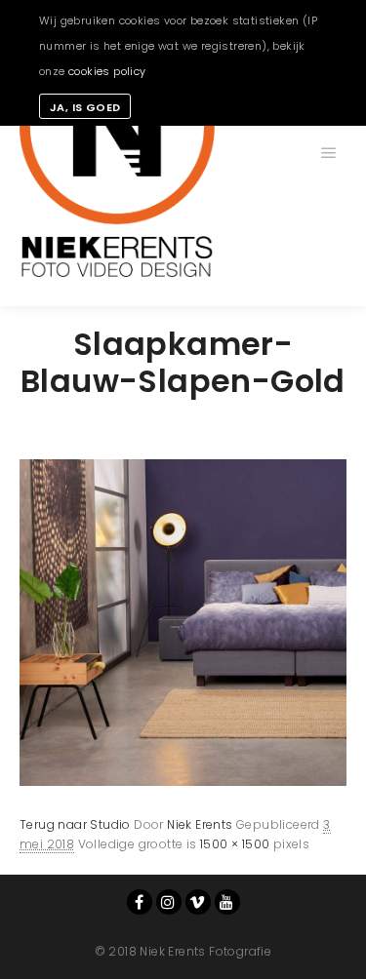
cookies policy (107, 71)
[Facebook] (139, 902)
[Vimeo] (198, 902)
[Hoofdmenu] (328, 153)
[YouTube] (227, 902)
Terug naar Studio (75, 824)
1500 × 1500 (234, 844)
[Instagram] (169, 902)
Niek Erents (199, 824)
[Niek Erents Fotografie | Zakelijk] (117, 153)
